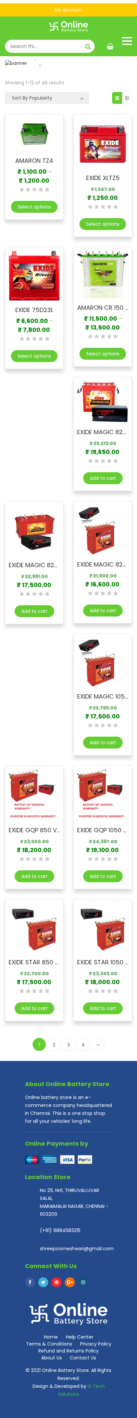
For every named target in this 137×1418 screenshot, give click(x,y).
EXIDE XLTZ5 (103, 178)
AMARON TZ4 (34, 161)
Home (29, 66)
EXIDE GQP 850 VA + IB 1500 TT (53, 830)
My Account (68, 10)
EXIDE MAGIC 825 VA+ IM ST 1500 (56, 565)
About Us (51, 1357)
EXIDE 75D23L (34, 310)
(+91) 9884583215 (60, 1230)
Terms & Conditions (49, 1344)
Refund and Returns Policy (68, 1351)
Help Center (79, 1337)
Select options (34, 207)
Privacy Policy (95, 1344)
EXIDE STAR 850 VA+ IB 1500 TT (53, 962)
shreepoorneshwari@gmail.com (77, 1248)
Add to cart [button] (103, 478)
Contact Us (83, 1357)
